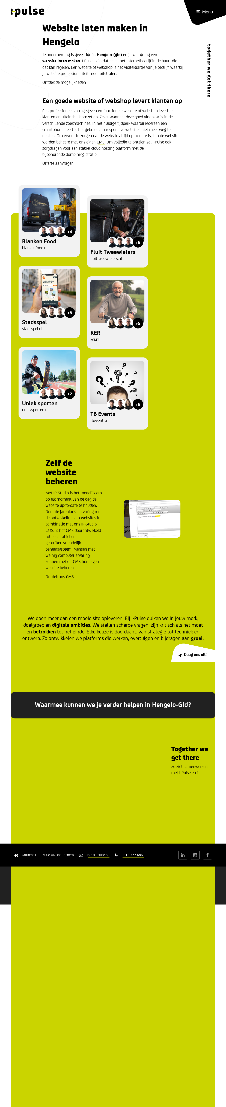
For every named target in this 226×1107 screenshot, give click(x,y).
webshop (104, 67)
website (85, 67)
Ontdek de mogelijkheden (64, 82)
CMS (101, 142)
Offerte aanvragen (58, 163)
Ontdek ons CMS (60, 576)
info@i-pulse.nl (98, 854)
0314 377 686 (132, 854)
